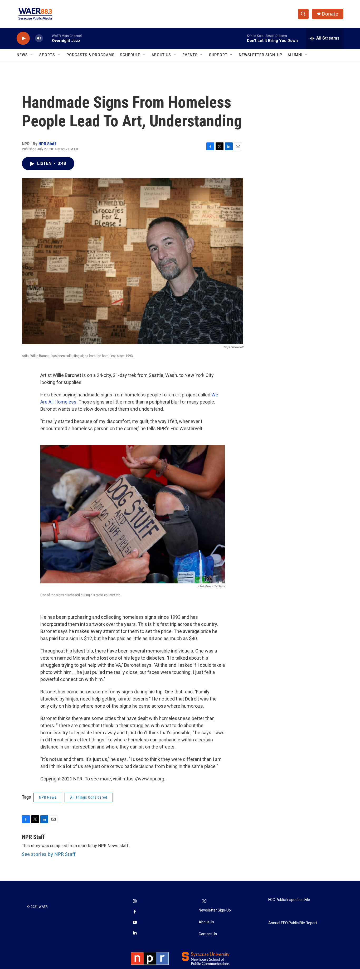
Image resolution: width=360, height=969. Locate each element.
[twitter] (204, 901)
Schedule (130, 55)
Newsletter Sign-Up (260, 55)
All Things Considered (88, 797)
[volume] (39, 38)
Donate (330, 14)
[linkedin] (134, 933)
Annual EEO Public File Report (292, 923)
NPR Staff (47, 143)
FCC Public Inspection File (289, 900)
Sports (47, 55)
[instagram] (134, 901)
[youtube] (134, 923)
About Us (161, 55)
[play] (23, 38)
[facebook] (134, 912)
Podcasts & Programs (90, 55)
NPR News (47, 797)
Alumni (295, 55)
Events (190, 55)
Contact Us (208, 934)
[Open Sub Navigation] (32, 55)
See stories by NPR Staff (48, 854)
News (22, 55)
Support (218, 55)
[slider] (47, 38)
